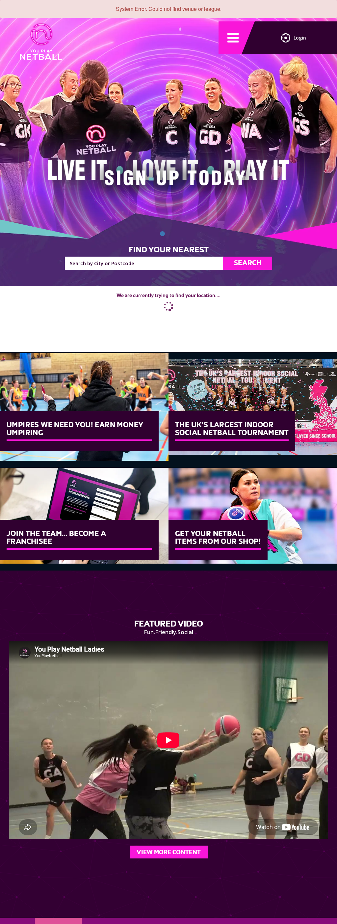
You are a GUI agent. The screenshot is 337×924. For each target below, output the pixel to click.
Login (300, 38)
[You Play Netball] (162, 233)
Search (247, 263)
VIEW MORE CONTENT (169, 852)
